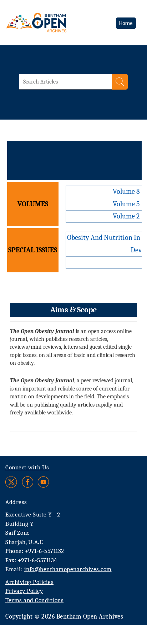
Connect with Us (27, 467)
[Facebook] (27, 482)
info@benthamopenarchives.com (68, 569)
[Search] (120, 82)
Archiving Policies (29, 582)
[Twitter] (11, 482)
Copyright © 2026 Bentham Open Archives (64, 616)
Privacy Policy (24, 591)
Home (126, 23)
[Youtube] (43, 482)
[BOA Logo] (55, 22)
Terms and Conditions (34, 600)
